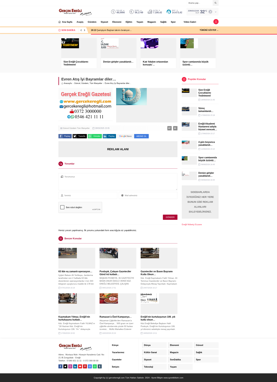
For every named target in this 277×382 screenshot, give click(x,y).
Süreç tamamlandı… (205, 109)
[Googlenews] (90, 366)
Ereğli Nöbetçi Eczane (192, 224)
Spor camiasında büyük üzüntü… (195, 63)
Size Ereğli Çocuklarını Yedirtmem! (75, 63)
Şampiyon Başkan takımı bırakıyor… (111, 30)
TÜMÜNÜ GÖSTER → (209, 30)
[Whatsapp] (95, 366)
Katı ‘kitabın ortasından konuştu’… (155, 63)
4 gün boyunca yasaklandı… (206, 143)
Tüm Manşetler (96, 83)
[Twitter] (65, 366)
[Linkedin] (75, 366)
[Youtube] (80, 366)
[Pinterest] (85, 366)
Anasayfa (68, 83)
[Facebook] (60, 366)
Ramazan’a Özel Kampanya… (116, 317)
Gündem (84, 83)
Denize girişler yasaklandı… (118, 62)
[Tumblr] (100, 366)
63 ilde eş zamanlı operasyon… (75, 271)
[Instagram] (70, 366)
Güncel (77, 83)
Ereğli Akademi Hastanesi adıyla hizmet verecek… (207, 126)
